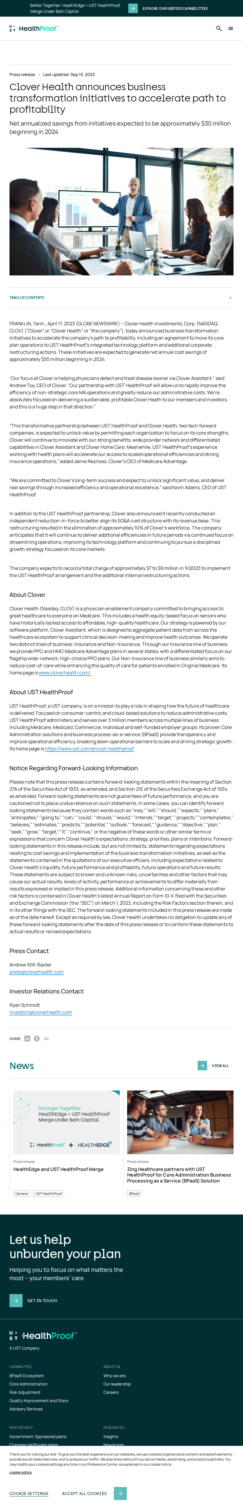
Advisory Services (26, 1409)
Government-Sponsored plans (37, 1436)
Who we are (114, 1375)
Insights (110, 1436)
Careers (111, 1392)
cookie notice (20, 1472)
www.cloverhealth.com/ (65, 672)
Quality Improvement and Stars (38, 1400)
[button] (46, 1038)
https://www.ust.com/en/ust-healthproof (89, 748)
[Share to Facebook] (37, 1038)
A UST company (24, 1348)
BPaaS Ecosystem (26, 1375)
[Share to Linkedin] (27, 1038)
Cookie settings (29, 1493)
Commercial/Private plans (33, 1445)
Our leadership (117, 1384)
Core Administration (28, 1384)
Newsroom (113, 1445)
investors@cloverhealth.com (40, 1012)
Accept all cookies (84, 1493)
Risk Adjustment (25, 1392)
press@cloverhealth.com (36, 971)
